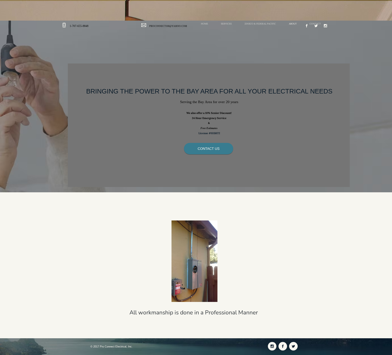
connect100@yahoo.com (170, 26)
